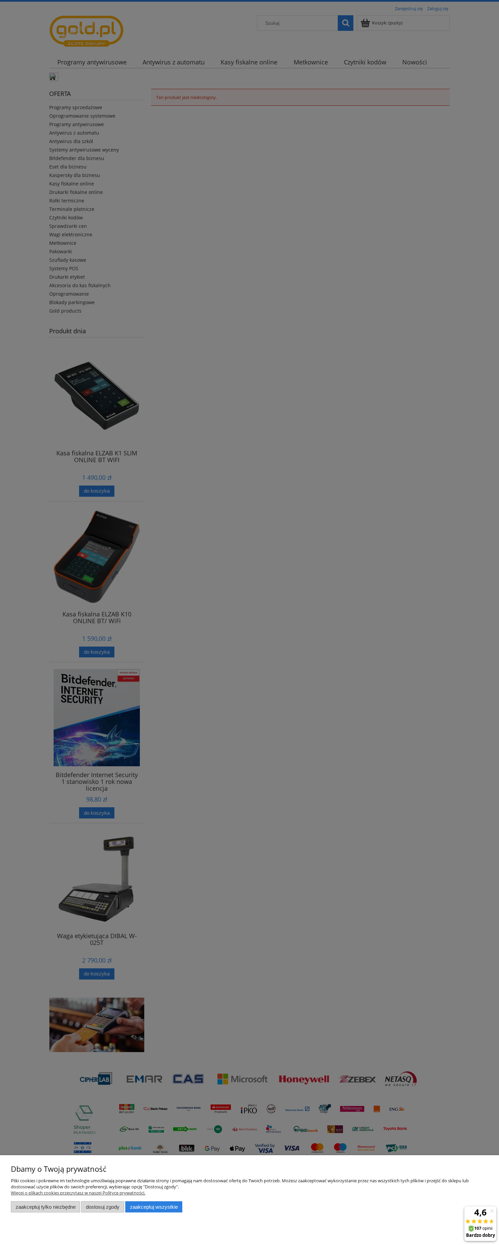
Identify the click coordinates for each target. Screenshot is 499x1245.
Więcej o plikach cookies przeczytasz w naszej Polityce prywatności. (78, 1193)
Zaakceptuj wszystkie (154, 1207)
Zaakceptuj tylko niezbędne (46, 1207)
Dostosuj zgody (102, 1207)
